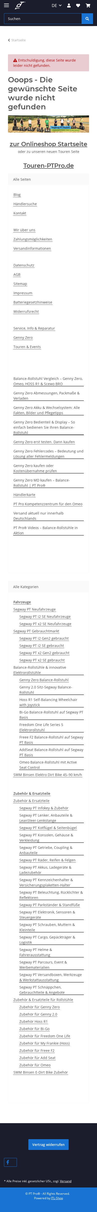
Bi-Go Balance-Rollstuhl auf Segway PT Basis (51, 715)
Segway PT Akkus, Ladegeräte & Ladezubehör (45, 870)
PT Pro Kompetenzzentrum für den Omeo (47, 504)
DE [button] (54, 5)
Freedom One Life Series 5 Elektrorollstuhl (41, 727)
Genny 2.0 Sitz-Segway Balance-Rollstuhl (45, 690)
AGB (16, 274)
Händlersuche (25, 203)
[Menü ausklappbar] (6, 3)
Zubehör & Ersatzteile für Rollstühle (43, 999)
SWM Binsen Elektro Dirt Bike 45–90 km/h (47, 774)
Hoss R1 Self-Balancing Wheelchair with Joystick (48, 702)
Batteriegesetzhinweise (32, 302)
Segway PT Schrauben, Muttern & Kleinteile (47, 927)
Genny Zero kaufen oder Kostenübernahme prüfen (35, 468)
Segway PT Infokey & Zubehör (43, 808)
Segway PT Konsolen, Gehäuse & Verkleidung (46, 838)
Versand (65, 1181)
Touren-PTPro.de (48, 165)
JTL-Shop (57, 1198)
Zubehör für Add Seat (37, 1057)
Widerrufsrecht (26, 311)
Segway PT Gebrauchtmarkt (36, 631)
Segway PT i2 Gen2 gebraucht (44, 638)
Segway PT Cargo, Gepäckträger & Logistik (47, 940)
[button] (68, 6)
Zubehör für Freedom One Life (44, 1036)
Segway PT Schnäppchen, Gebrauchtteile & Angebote (42, 990)
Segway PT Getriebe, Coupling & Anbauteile (45, 850)
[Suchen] (87, 18)
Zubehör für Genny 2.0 (38, 1014)
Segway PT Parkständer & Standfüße (49, 904)
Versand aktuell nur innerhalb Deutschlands (38, 516)
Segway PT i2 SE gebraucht (41, 645)
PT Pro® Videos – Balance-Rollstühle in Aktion (45, 530)
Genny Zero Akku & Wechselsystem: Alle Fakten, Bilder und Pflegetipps (46, 410)
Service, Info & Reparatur (34, 328)
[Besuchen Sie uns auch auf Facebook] (10, 1162)
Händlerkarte (24, 494)
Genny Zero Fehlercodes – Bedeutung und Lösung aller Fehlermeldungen (48, 454)
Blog (17, 194)
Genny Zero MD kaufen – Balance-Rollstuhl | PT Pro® (41, 483)
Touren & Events (27, 346)
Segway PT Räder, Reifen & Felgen (47, 860)
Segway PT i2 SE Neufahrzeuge (45, 616)
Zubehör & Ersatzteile (31, 800)
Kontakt (19, 213)
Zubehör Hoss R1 (33, 1021)
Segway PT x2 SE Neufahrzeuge (45, 623)
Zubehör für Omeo (34, 1065)
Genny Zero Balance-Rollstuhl (44, 679)
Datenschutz (23, 265)
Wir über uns (24, 229)
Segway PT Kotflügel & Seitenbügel (48, 827)
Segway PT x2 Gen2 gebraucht (44, 652)
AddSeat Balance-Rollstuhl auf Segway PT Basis (51, 752)
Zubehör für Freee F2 (36, 1050)
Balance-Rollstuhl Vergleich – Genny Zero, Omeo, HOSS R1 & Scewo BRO (48, 381)
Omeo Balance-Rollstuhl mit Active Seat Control (48, 765)
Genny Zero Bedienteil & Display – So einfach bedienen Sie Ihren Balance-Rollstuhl (44, 427)
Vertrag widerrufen (48, 1144)
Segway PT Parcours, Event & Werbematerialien (43, 965)
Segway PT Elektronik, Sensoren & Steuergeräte (47, 915)
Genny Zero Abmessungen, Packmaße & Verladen (46, 396)
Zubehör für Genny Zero (39, 1007)
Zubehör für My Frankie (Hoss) (44, 1043)
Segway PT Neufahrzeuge (34, 609)
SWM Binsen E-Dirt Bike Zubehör (40, 1072)
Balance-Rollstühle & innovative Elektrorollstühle (39, 670)
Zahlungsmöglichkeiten (32, 239)
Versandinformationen (32, 248)
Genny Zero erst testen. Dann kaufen (44, 441)
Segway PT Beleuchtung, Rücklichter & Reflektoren (51, 895)
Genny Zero (23, 337)
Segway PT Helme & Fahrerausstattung (35, 952)
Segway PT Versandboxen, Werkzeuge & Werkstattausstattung (50, 977)
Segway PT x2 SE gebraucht (42, 660)
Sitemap (20, 283)
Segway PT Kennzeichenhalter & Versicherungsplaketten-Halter (46, 882)
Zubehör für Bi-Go (34, 1028)
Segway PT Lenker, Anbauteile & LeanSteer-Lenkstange (45, 818)
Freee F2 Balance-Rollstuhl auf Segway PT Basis (51, 740)
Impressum (22, 293)
